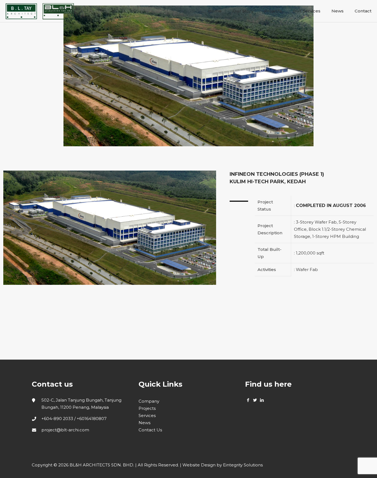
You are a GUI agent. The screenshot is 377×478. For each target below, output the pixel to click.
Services (147, 415)
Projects (147, 408)
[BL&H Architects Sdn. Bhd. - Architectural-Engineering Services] (40, 11)
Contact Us (150, 429)
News (144, 422)
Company (149, 401)
